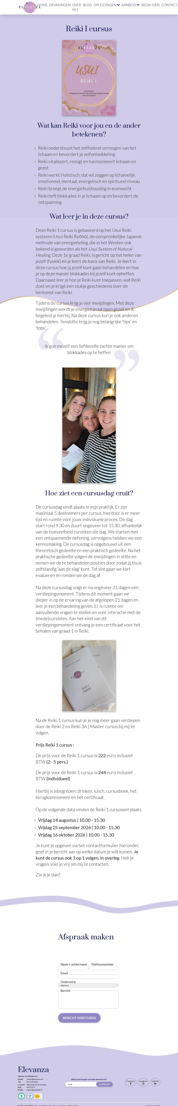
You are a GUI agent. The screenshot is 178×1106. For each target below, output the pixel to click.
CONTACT (169, 5)
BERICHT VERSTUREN (79, 1018)
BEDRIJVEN (150, 5)
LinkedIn (155, 1081)
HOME (42, 5)
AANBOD (129, 5)
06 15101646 (32, 1082)
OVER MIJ (76, 7)
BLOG (87, 5)
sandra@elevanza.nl (35, 1079)
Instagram (143, 1081)
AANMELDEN (104, 1084)
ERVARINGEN (59, 5)
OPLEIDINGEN (105, 5)
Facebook (130, 1081)
